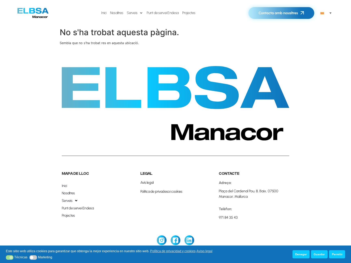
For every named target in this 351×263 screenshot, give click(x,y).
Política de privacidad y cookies (173, 251)
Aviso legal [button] (204, 251)
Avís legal (147, 182)
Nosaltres (116, 13)
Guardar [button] (319, 254)
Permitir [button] (337, 254)
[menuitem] (326, 13)
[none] (326, 13)
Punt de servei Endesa (163, 13)
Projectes (188, 13)
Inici (103, 13)
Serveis (132, 13)
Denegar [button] (301, 254)
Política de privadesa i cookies (161, 191)
